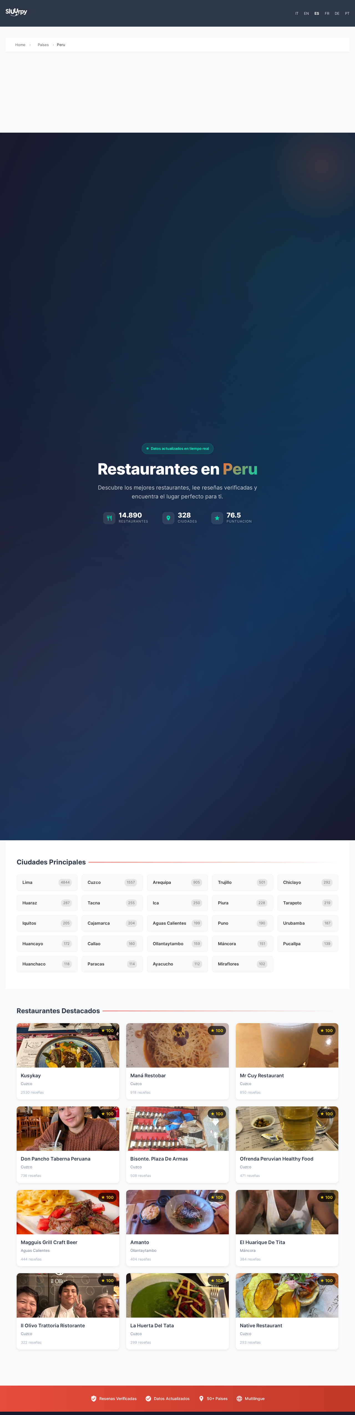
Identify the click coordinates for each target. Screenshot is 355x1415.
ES (317, 13)
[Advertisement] (177, 94)
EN (306, 13)
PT (347, 13)
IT (296, 13)
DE (337, 13)
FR (327, 13)
